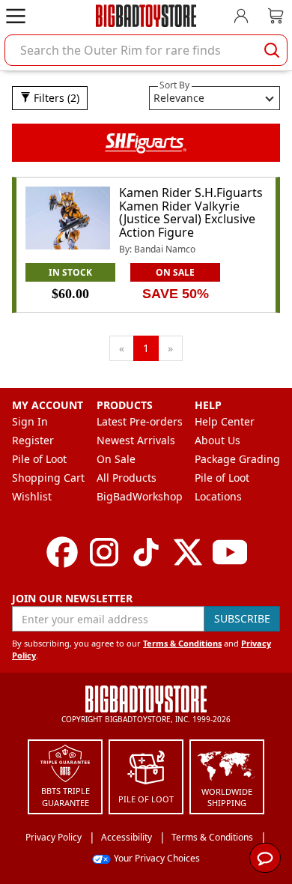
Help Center (225, 421)
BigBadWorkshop (140, 496)
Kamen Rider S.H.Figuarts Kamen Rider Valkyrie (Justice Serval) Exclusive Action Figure (191, 212)
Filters (55, 98)
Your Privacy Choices (157, 858)
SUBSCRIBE (242, 618)
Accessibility (126, 837)
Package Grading (237, 459)
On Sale (116, 459)
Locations (218, 496)
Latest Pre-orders (140, 421)
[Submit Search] (272, 50)
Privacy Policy (53, 837)
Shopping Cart (48, 477)
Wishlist (32, 496)
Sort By (174, 85)
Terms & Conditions (182, 643)
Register (33, 440)
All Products (126, 477)
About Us (217, 440)
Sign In (30, 421)
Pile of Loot (39, 459)
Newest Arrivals (136, 440)
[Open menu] (15, 15)
